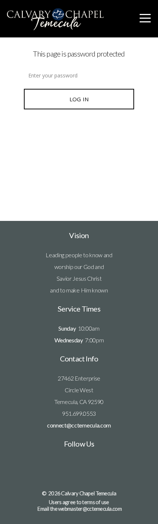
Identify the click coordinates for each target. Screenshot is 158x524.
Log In (79, 99)
